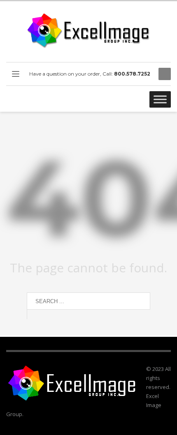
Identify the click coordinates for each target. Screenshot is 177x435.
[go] (35, 314)
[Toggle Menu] (160, 99)
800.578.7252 (132, 74)
